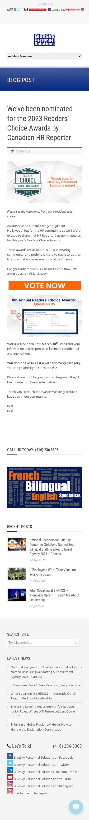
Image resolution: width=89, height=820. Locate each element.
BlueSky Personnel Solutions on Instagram (44, 786)
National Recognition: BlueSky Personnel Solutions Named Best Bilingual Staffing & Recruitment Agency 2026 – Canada (52, 547)
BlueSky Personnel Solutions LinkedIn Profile (45, 772)
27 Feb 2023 (23, 151)
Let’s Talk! (21, 746)
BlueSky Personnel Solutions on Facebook (43, 757)
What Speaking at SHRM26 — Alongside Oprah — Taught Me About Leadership (54, 595)
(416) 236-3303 (67, 746)
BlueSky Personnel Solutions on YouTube (43, 779)
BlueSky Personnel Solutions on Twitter (41, 764)
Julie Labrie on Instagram (31, 793)
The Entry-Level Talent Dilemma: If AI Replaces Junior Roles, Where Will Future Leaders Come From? (43, 711)
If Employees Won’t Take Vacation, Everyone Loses (46, 685)
